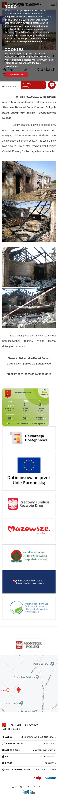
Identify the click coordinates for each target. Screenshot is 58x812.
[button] (52, 85)
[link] (29, 439)
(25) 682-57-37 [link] (49, 743)
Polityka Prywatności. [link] (31, 41)
